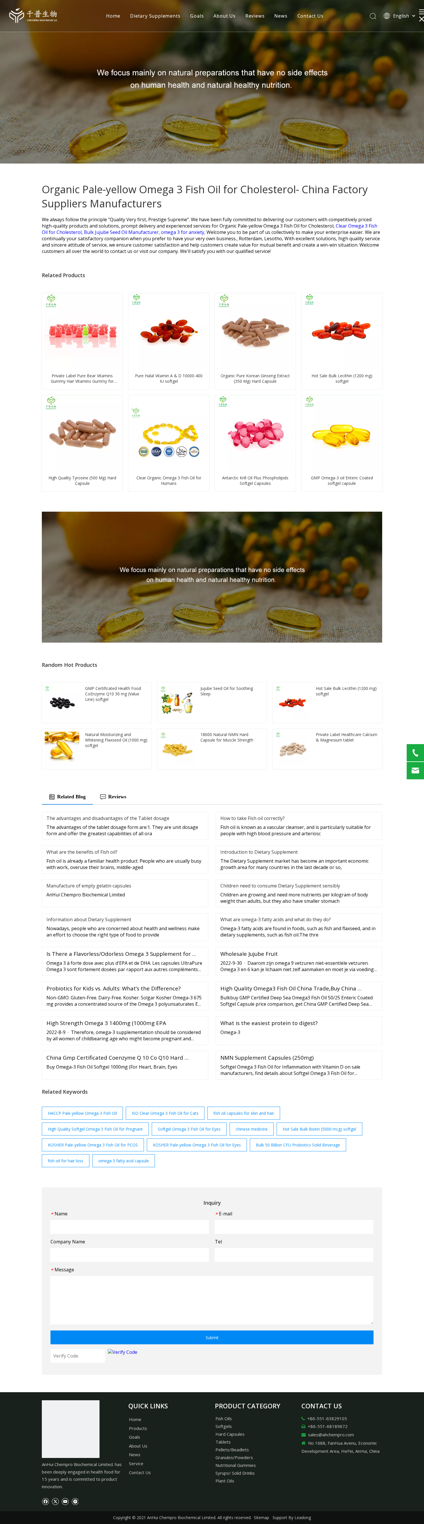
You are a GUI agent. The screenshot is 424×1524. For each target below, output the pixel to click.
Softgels (223, 1426)
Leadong (302, 1517)
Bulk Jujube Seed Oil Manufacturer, (122, 232)
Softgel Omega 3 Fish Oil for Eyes (189, 1129)
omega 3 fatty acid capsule (123, 1160)
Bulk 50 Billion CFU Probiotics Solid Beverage (298, 1145)
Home (113, 16)
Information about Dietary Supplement (88, 919)
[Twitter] (55, 1501)
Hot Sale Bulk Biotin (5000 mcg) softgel (319, 1129)
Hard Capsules (230, 1434)
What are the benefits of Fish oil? (81, 852)
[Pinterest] (74, 1501)
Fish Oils (223, 1418)
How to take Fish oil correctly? (252, 818)
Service (136, 1463)
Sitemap (261, 1517)
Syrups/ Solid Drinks (235, 1473)
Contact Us (310, 16)
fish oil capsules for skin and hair (243, 1113)
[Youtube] (65, 1501)
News (280, 16)
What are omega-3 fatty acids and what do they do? (275, 919)
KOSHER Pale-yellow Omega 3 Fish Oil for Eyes (197, 1145)
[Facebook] (45, 1501)
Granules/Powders (234, 1457)
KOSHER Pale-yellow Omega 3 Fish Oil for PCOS (93, 1145)
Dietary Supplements (155, 16)
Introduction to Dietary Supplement (259, 852)
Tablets (223, 1442)
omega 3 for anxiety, (184, 232)
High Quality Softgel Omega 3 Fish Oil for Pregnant (95, 1129)
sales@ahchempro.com (331, 1434)
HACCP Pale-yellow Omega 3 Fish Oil (82, 1113)
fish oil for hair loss (65, 1160)
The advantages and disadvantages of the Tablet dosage (107, 818)
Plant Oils (224, 1481)
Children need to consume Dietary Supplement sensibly (280, 886)
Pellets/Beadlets (232, 1449)
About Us (224, 16)
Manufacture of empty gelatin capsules (88, 886)
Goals (197, 16)
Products (138, 1428)
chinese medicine (252, 1129)
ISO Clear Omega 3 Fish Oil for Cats (165, 1113)
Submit (212, 1337)
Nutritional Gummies (235, 1465)
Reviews (255, 16)
